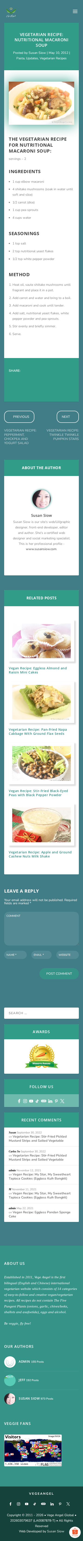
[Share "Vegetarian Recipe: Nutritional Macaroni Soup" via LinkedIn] (59, 378)
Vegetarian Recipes (53, 58)
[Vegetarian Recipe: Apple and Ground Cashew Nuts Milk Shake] (41, 824)
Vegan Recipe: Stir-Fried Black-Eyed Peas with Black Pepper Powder (38, 793)
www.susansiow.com (41, 549)
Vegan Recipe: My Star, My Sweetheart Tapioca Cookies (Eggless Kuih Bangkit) (40, 1176)
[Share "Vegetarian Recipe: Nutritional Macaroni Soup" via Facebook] (13, 378)
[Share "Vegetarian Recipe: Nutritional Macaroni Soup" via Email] (22, 387)
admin (12, 1170)
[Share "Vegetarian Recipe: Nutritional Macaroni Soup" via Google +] (31, 378)
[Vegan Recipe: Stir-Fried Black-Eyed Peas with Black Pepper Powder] (41, 763)
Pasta (20, 58)
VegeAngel (41, 1494)
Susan (12, 1132)
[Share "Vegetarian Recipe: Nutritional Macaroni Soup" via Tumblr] (41, 378)
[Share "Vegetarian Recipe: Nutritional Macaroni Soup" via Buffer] (68, 378)
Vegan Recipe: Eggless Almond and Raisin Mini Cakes (38, 670)
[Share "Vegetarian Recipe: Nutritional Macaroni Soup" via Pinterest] (50, 378)
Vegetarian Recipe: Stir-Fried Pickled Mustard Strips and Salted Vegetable (38, 1138)
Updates (32, 58)
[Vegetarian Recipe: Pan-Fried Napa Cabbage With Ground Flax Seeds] (41, 702)
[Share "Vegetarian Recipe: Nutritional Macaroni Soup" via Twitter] (22, 378)
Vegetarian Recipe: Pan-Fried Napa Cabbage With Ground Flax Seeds (38, 731)
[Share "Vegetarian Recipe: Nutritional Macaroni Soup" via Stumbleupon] (13, 387)
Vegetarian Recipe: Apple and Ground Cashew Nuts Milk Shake (40, 854)
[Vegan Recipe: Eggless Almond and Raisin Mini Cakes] (41, 641)
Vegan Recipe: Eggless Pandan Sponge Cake (40, 1214)
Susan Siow (37, 53)
